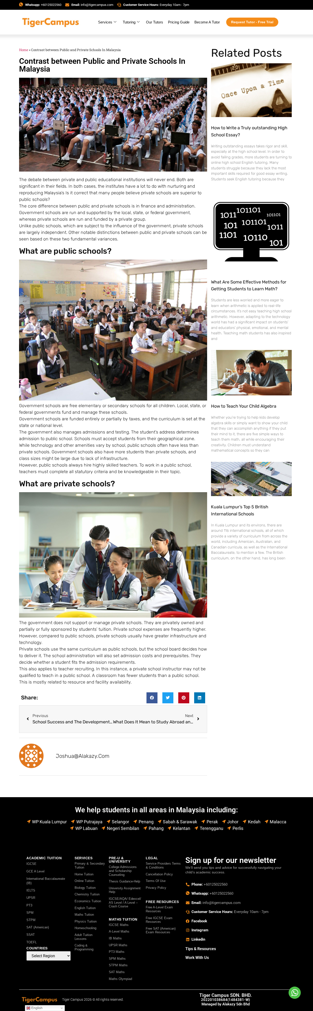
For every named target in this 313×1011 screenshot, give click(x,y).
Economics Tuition (88, 901)
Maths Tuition (84, 914)
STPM (30, 920)
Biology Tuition (85, 888)
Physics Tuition (86, 921)
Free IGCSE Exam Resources (159, 920)
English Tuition (85, 908)
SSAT (30, 934)
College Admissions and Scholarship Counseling (123, 870)
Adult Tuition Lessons (83, 937)
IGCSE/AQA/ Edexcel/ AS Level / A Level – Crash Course (125, 902)
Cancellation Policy (159, 874)
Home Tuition (84, 874)
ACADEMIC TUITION (44, 858)
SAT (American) (37, 927)
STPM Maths (118, 965)
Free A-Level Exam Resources (159, 909)
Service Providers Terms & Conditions (163, 865)
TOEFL (31, 942)
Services (105, 22)
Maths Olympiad (120, 979)
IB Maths (115, 938)
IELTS (30, 890)
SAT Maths (117, 972)
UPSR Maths (118, 945)
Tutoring (129, 22)
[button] (151, 697)
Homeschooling (85, 928)
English (36, 1008)
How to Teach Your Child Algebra (243, 406)
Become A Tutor (207, 22)
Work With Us (197, 957)
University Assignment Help (125, 890)
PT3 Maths (116, 952)
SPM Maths (117, 958)
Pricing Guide (179, 22)
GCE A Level (35, 871)
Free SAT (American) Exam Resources (161, 930)
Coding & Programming (84, 947)
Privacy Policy (156, 888)
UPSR (30, 898)
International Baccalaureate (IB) (45, 881)
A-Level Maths (119, 931)
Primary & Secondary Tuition (90, 865)
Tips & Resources (200, 948)
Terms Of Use (156, 881)
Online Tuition (84, 881)
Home (23, 50)
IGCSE (31, 864)
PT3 (29, 905)
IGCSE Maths (119, 925)
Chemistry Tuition (87, 894)
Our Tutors (154, 22)
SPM (30, 912)
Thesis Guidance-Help (124, 881)
